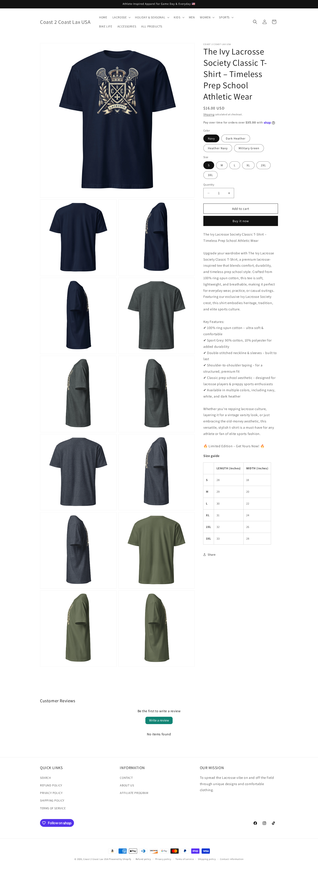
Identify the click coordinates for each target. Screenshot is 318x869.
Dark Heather (236, 138)
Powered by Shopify (120, 859)
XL (248, 165)
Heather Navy (218, 148)
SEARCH (45, 778)
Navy (211, 138)
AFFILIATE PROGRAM (134, 793)
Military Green (249, 148)
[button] (121, 17)
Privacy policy (163, 859)
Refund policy (143, 859)
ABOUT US (127, 785)
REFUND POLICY (51, 785)
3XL (210, 175)
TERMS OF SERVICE (53, 808)
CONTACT (126, 778)
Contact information (231, 859)
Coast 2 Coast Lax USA (96, 859)
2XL (263, 165)
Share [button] (212, 554)
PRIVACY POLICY (51, 793)
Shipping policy (207, 859)
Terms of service (184, 859)
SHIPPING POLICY (52, 800)
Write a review (159, 720)
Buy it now (241, 221)
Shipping (208, 114)
